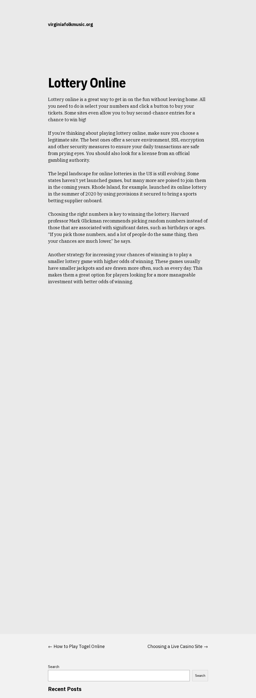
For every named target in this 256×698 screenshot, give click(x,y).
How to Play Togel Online (79, 646)
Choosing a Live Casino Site (175, 646)
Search (53, 666)
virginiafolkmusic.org (70, 24)
